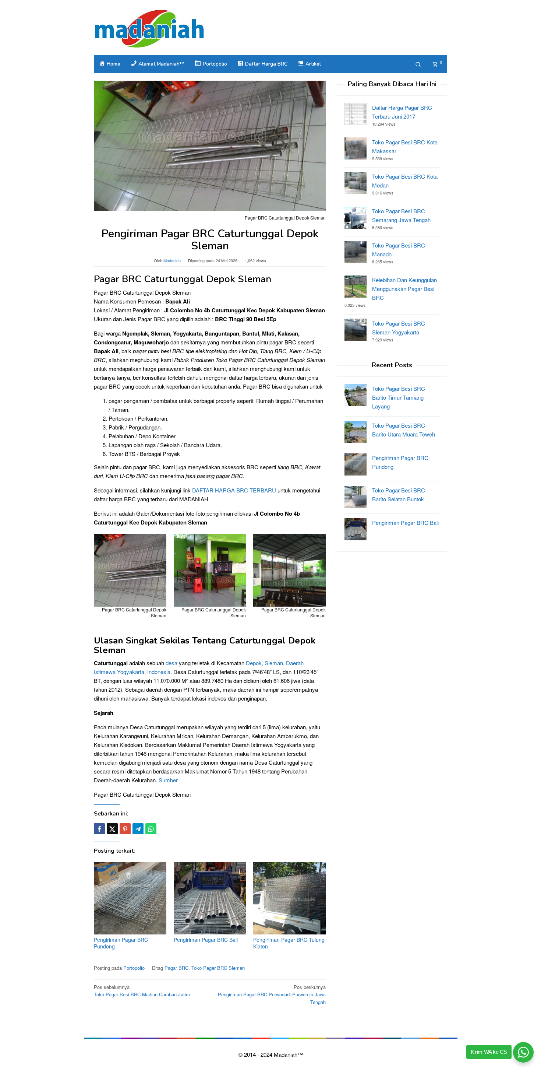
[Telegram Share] (138, 828)
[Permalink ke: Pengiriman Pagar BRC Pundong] (130, 898)
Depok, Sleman (264, 663)
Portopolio (134, 967)
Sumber (168, 780)
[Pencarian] (418, 64)
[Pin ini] (125, 828)
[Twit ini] (112, 828)
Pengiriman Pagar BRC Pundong (121, 943)
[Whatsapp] (150, 828)
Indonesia (158, 672)
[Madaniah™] (149, 28)
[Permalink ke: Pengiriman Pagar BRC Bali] (210, 898)
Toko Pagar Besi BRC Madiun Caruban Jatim (142, 990)
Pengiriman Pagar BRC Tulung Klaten (289, 943)
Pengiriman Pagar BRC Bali (206, 939)
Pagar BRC (176, 967)
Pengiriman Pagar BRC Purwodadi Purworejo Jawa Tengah (272, 994)
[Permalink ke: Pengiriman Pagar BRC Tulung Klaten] (289, 898)
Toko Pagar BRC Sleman (218, 967)
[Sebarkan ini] (99, 828)
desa (171, 663)
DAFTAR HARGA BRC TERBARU (234, 490)
